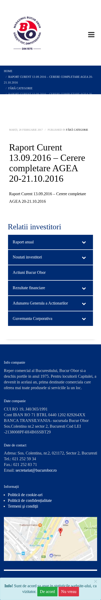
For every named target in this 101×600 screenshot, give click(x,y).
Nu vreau (68, 591)
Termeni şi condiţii (23, 506)
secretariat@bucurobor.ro (36, 470)
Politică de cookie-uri (25, 494)
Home (8, 71)
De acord (47, 591)
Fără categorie (20, 88)
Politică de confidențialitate (30, 500)
